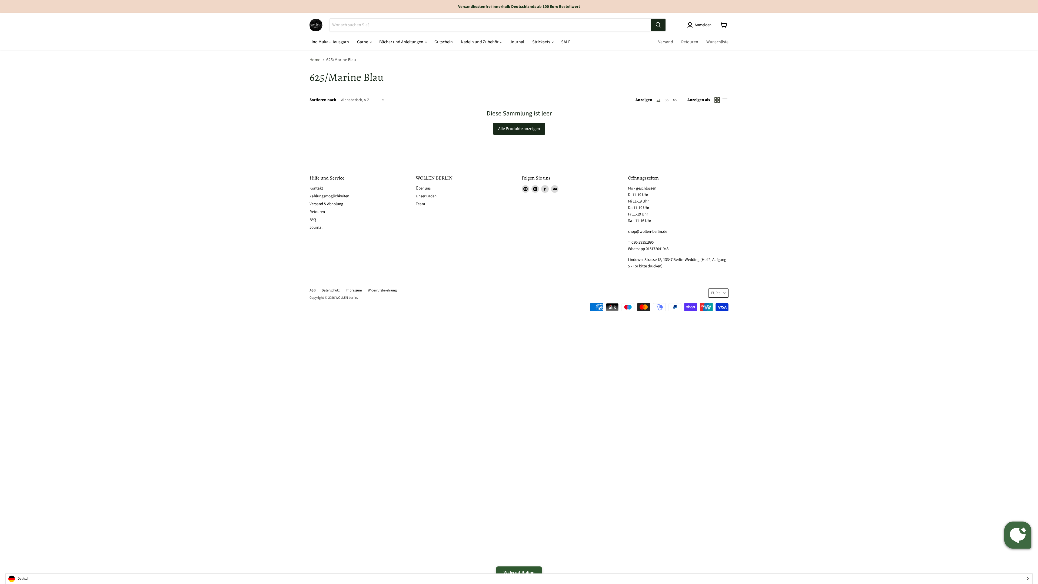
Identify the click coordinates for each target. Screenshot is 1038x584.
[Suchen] (658, 25)
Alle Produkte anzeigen (519, 129)
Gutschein (443, 42)
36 (666, 100)
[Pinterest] (525, 189)
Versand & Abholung (326, 204)
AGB (313, 290)
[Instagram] (535, 189)
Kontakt (316, 188)
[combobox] (519, 578)
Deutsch (23, 578)
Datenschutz (331, 290)
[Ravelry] (545, 189)
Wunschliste (717, 42)
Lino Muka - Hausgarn (329, 42)
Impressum (354, 290)
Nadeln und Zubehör (480, 42)
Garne (363, 42)
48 (675, 100)
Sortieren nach (323, 100)
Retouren (689, 42)
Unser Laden (426, 196)
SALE (565, 42)
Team (420, 204)
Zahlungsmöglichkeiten (329, 196)
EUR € (715, 293)
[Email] (554, 189)
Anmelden (703, 25)
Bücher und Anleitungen (401, 42)
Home (315, 59)
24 (658, 100)
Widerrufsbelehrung (382, 290)
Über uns (423, 188)
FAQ (313, 220)
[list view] (724, 100)
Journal (517, 42)
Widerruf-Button (519, 572)
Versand (665, 42)
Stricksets (541, 42)
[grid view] (717, 100)
